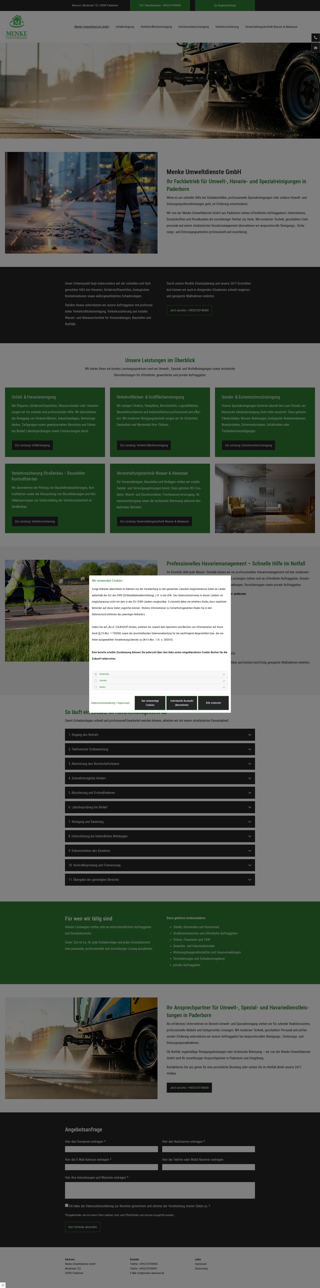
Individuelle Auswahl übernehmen (181, 703)
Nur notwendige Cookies (150, 703)
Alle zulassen (213, 702)
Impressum (123, 703)
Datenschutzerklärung (103, 703)
